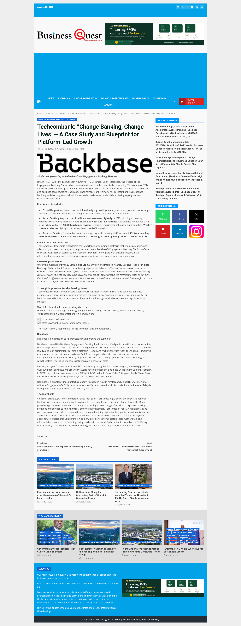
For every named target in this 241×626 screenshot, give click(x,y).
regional (142, 381)
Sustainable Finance (187, 539)
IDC (79, 366)
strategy (79, 405)
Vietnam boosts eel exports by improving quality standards (64, 446)
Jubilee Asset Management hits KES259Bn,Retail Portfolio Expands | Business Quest (179, 145)
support (147, 210)
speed (89, 228)
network (55, 415)
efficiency (55, 198)
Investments (45, 542)
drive (94, 295)
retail (145, 188)
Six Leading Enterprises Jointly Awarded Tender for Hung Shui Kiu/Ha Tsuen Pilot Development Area (133, 476)
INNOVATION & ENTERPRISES (114, 98)
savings (93, 221)
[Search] (175, 102)
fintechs (57, 360)
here (87, 307)
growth (135, 195)
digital (88, 347)
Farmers (66, 536)
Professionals (184, 536)
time (39, 278)
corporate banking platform (107, 233)
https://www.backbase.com (55, 319)
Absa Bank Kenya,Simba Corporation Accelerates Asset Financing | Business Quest (176, 130)
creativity (138, 245)
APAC (42, 373)
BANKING (170, 529)
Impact (55, 210)
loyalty (40, 350)
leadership (59, 245)
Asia (54, 298)
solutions (42, 408)
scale (105, 195)
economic (104, 418)
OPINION (108, 105)
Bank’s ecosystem (135, 415)
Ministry (55, 542)
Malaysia (146, 385)
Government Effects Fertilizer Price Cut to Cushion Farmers (56, 550)
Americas (84, 385)
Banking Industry (182, 529)
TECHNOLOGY (159, 98)
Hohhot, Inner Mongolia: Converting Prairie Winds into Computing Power (94, 476)
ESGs (168, 532)
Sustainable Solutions (175, 542)
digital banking (134, 218)
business (46, 191)
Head (135, 264)
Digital (86, 264)
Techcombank (134, 185)
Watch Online (191, 101)
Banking (55, 185)
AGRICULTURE (45, 536)
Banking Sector (79, 288)
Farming (43, 539)
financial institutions (75, 360)
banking (56, 191)
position (144, 366)
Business (47, 233)
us (106, 271)
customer (76, 225)
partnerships (76, 418)
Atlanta (74, 385)
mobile (81, 236)
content (83, 328)
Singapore (52, 385)
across (47, 298)
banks (40, 298)
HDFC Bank (60, 376)
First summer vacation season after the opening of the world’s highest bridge (55, 476)
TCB (145, 185)
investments (110, 221)
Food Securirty (54, 539)
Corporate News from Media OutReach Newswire (57, 120)
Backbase (115, 181)
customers (56, 213)
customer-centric (67, 295)
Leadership (43, 261)
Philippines (43, 388)
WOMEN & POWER (140, 98)
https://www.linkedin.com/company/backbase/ (66, 322)
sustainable (109, 298)
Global (124, 381)
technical (90, 278)
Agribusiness (56, 532)
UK (95, 388)
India (126, 385)
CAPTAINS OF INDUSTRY (85, 98)
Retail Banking (51, 218)
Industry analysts (46, 366)
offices (40, 385)
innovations (77, 256)
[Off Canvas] (39, 101)
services (56, 408)
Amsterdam (114, 381)
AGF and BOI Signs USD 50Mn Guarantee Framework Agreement (130, 446)
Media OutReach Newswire (53, 149)
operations (134, 210)
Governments (68, 539)
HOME (51, 98)
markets (88, 422)
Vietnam (64, 388)
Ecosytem (57, 536)
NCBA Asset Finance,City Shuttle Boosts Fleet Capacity (179, 164)
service (79, 415)
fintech (73, 381)
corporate (131, 405)
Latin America (77, 388)
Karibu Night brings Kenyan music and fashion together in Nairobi (179, 179)
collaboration (118, 278)
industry (41, 301)
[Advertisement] (120, 74)
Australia (118, 385)
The (120, 221)
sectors (113, 418)
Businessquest (130, 619)
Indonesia (135, 385)
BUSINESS (63, 98)
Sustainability (172, 539)
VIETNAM (51, 181)
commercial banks (130, 425)
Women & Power (192, 542)
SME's (194, 536)
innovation (101, 228)
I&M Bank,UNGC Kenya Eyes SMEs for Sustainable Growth (183, 550)
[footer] (154, 33)
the (123, 181)
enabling (144, 233)
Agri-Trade (44, 532)
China (141, 373)
